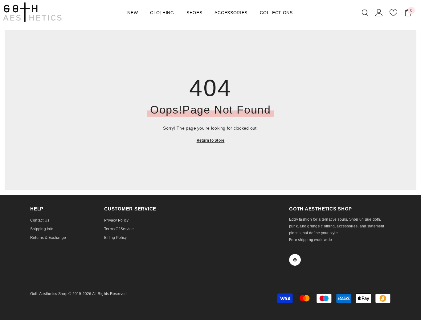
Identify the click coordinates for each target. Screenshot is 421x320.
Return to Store (211, 140)
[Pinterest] (295, 260)
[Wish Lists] (393, 13)
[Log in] (379, 12)
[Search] (365, 12)
